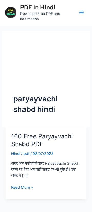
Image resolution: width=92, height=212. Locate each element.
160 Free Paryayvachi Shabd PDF (42, 140)
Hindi (15, 153)
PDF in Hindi (37, 7)
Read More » (22, 187)
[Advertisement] (46, 68)
